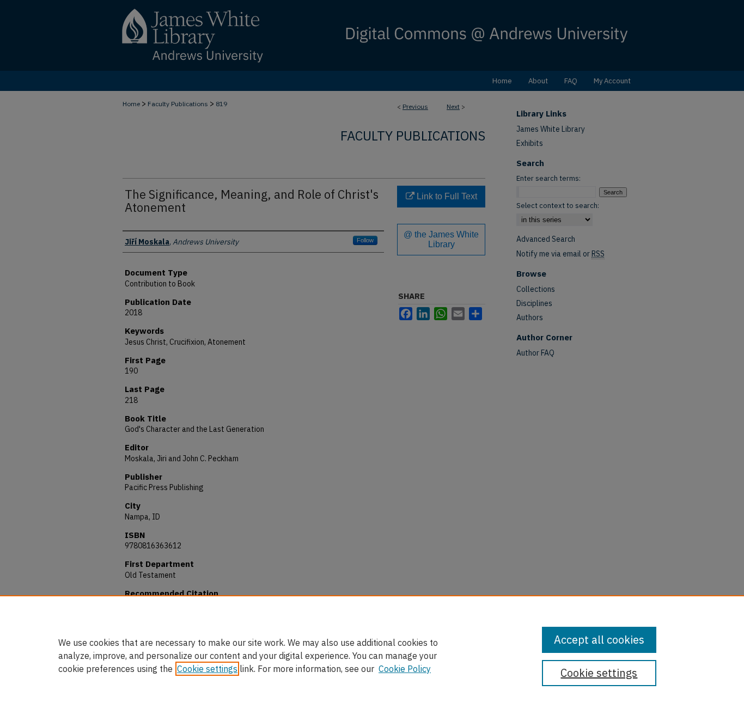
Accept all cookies (599, 639)
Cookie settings (207, 668)
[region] (372, 655)
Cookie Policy (405, 668)
